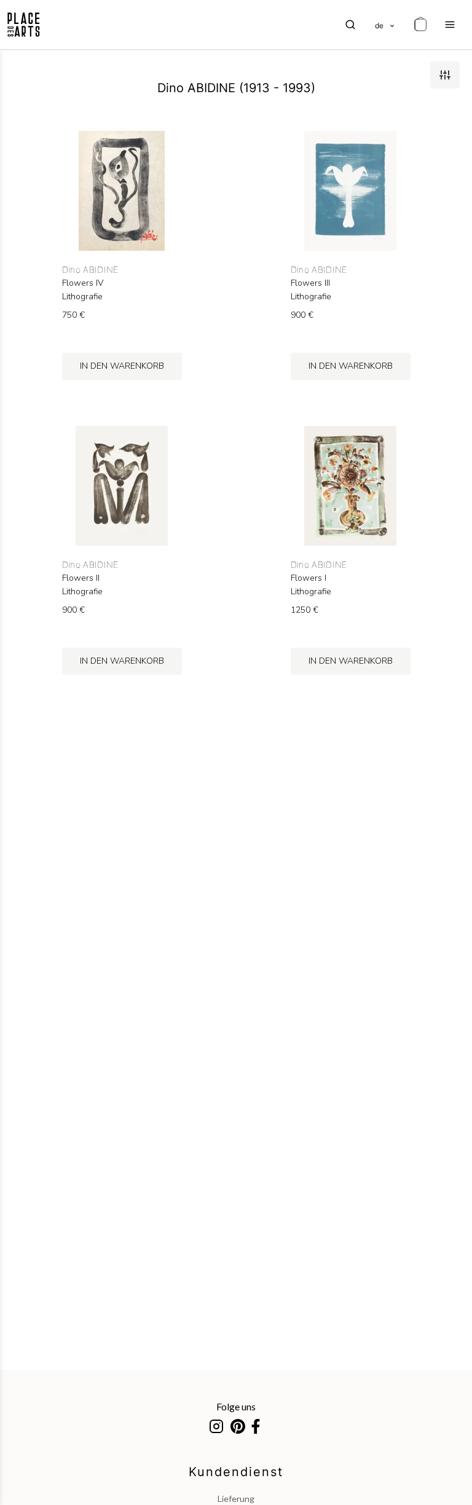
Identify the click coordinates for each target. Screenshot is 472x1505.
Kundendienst (236, 1471)
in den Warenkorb (122, 366)
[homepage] (23, 24)
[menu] (450, 24)
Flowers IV (82, 283)
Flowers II (81, 578)
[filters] (445, 74)
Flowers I (308, 578)
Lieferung (236, 1498)
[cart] (420, 24)
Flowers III (310, 283)
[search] (350, 24)
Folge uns (236, 1406)
